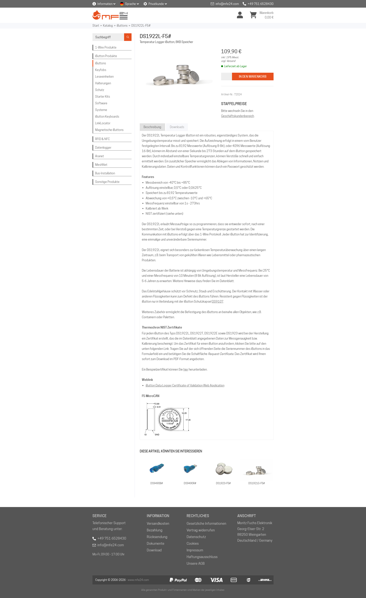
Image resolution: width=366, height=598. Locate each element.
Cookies (193, 543)
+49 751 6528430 (261, 4)
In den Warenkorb (252, 76)
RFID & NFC (102, 139)
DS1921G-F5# (256, 483)
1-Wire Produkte (105, 47)
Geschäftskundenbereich (237, 116)
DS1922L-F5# (141, 25)
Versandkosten (158, 523)
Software (101, 103)
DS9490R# (190, 483)
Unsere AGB (196, 563)
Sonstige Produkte (107, 182)
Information (104, 4)
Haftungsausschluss (202, 557)
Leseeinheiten (104, 76)
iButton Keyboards (107, 116)
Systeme (101, 110)
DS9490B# (156, 483)
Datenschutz (196, 537)
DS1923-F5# (223, 483)
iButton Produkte (106, 56)
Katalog (108, 25)
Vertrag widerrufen (201, 530)
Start (95, 25)
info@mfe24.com (227, 4)
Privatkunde (156, 4)
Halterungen (103, 83)
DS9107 (217, 301)
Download (154, 550)
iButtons (122, 25)
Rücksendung (157, 537)
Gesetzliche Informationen (206, 523)
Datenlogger (103, 147)
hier (185, 369)
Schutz (99, 90)
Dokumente (155, 543)
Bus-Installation (105, 173)
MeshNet (101, 165)
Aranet (99, 156)
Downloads (177, 127)
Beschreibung (152, 127)
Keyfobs (100, 70)
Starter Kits (102, 96)
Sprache (130, 4)
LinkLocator (102, 123)
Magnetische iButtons (109, 130)
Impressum (195, 550)
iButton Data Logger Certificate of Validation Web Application (185, 385)
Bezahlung (154, 530)
